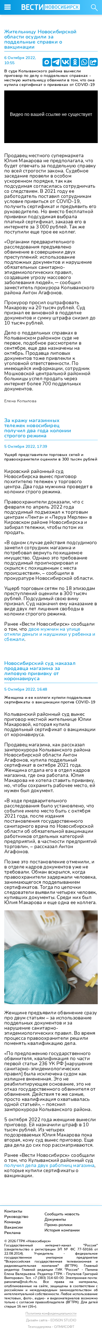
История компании (62, 1230)
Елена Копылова (20, 401)
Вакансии (13, 1227)
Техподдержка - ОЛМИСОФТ (51, 1326)
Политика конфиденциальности (51, 1313)
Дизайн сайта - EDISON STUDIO (51, 1320)
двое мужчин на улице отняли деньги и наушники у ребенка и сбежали (49, 634)
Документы (55, 1219)
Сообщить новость (62, 1214)
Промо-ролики (58, 1225)
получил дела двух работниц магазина (49, 1165)
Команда (12, 1222)
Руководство (16, 1216)
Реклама (12, 1232)
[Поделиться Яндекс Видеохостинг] (93, 62)
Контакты (13, 1211)
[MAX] (46, 62)
